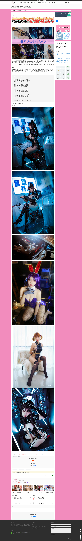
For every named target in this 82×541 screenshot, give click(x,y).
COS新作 (24, 2)
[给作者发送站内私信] (27, 482)
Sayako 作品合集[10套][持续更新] (48, 492)
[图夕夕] (15, 3)
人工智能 (58, 69)
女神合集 (39, 2)
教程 (63, 78)
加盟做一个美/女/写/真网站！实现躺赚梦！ (62, 46)
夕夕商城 (50, 2)
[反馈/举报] (21, 475)
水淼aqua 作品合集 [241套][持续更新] (38, 497)
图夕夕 (21, 472)
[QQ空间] (51, 475)
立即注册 (34, 465)
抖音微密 (28, 2)
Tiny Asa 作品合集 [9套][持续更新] (27, 492)
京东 (63, 66)
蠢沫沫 (68, 74)
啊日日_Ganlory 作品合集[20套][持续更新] (25, 7)
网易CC (68, 78)
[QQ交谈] (80, 538)
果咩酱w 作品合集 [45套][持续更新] (17, 498)
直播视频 (58, 74)
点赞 (14, 475)
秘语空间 (31, 2)
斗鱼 (63, 69)
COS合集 (17, 7)
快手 (58, 66)
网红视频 (35, 2)
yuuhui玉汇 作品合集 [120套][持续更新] (39, 498)
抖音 (58, 77)
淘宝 (63, 70)
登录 (31, 465)
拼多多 (58, 78)
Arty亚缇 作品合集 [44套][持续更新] (17, 497)
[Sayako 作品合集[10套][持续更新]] (49, 488)
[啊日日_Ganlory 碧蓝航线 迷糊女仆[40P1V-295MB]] (17, 488)
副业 (67, 69)
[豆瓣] (52, 475)
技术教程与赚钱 (44, 2)
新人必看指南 (58, 47)
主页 (22, 482)
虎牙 (58, 70)
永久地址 (53, 2)
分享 (58, 73)
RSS (70, 539)
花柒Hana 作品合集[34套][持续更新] (17, 499)
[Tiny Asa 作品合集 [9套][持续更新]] (28, 488)
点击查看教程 (41, 454)
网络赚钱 (68, 66)
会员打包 (68, 77)
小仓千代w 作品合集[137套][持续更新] (38, 503)
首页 (21, 2)
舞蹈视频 (68, 73)
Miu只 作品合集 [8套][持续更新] (16, 503)
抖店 (63, 73)
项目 (63, 77)
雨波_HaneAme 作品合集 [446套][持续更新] (39, 499)
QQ (68, 539)
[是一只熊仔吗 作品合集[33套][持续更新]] (38, 488)
